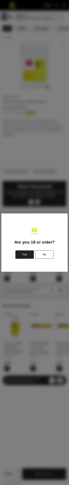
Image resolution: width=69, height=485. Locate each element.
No (44, 254)
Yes (24, 254)
